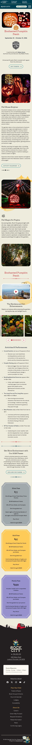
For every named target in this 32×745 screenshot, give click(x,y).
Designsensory (19, 740)
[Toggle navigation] (29, 7)
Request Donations (16, 717)
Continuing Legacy (16, 726)
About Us (16, 707)
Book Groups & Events (16, 694)
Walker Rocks (21, 52)
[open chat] (26, 739)
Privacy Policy (20, 739)
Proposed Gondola (14, 2)
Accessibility (16, 703)
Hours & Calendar (16, 697)
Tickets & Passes (16, 691)
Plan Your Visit (16, 688)
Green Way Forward (16, 714)
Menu (29, 7)
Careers (16, 710)
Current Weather (24, 2)
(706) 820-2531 (17, 654)
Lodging (16, 700)
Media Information (16, 720)
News (16, 723)
